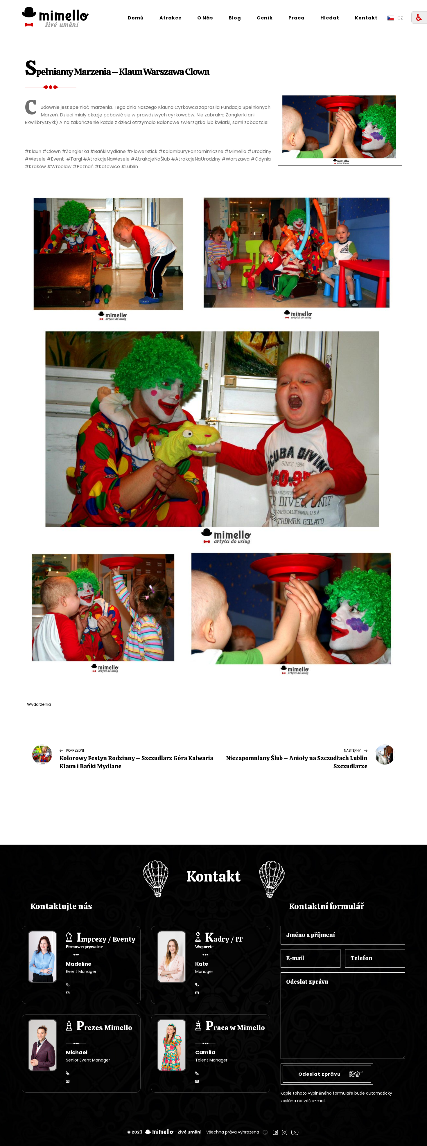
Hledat (329, 18)
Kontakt (366, 18)
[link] (265, 1132)
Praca (296, 18)
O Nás (205, 18)
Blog (235, 18)
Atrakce (170, 18)
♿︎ (419, 17)
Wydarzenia (39, 704)
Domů (136, 18)
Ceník (265, 18)
